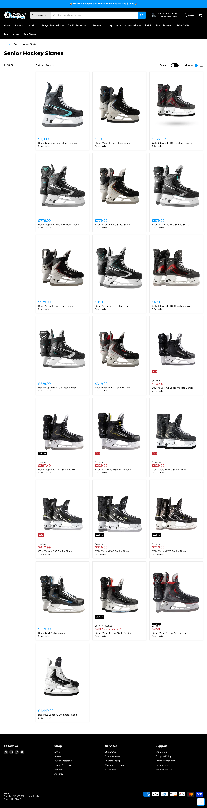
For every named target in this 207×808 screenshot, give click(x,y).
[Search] (142, 15)
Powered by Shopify (13, 799)
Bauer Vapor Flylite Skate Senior (113, 143)
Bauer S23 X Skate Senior (52, 633)
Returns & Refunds (165, 760)
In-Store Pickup (113, 760)
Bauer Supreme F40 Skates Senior (171, 224)
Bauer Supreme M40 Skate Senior (57, 469)
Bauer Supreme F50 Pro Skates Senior (59, 224)
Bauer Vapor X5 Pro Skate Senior (113, 633)
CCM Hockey (158, 146)
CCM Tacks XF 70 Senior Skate (169, 551)
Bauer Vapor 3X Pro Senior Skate (170, 633)
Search (7, 793)
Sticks (33, 25)
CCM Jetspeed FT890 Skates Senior (172, 306)
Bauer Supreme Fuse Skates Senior (57, 143)
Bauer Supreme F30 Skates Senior (114, 306)
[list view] (201, 65)
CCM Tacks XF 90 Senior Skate (55, 551)
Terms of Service (164, 769)
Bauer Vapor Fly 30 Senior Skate (113, 387)
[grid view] (197, 65)
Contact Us (161, 751)
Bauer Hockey (44, 146)
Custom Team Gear (114, 765)
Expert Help (111, 769)
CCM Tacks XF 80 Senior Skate (112, 551)
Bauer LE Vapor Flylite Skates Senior (58, 714)
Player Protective (52, 25)
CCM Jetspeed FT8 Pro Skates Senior (172, 143)
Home (7, 25)
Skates (19, 25)
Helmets (98, 25)
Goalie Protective (78, 25)
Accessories (132, 25)
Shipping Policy (163, 756)
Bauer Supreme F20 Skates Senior (57, 387)
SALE (148, 25)
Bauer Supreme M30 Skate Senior (113, 469)
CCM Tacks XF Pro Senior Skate (169, 469)
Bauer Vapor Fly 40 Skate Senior (56, 306)
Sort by (39, 65)
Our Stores (30, 34)
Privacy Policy (163, 765)
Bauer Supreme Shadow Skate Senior (172, 387)
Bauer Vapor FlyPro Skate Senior (113, 224)
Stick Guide (183, 25)
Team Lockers (11, 34)
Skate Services (163, 25)
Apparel (114, 25)
